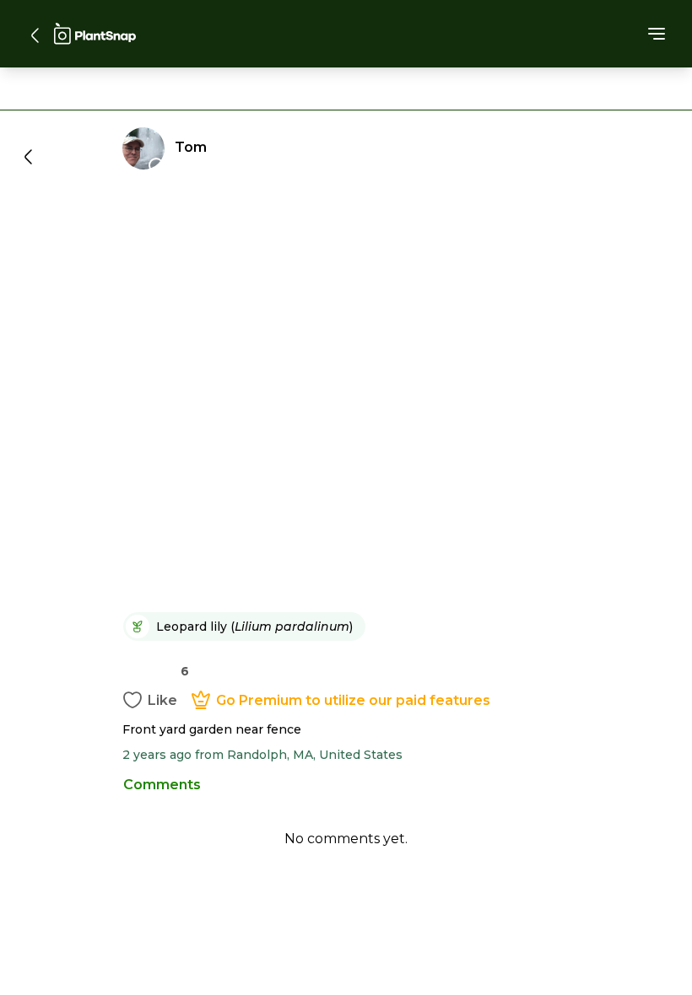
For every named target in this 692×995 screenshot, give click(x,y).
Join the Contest (346, 701)
